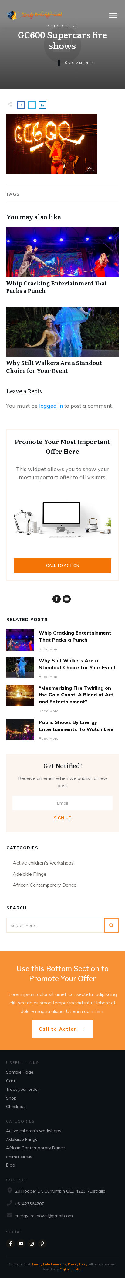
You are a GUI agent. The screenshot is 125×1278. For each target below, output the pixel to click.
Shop (11, 1098)
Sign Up (62, 818)
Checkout (15, 1106)
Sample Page (19, 1072)
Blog (10, 1165)
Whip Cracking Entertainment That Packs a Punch (62, 263)
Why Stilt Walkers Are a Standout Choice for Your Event (62, 343)
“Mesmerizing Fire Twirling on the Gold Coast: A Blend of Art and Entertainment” (76, 695)
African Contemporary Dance (44, 885)
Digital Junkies (70, 1269)
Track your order (22, 1089)
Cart (10, 1081)
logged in (51, 405)
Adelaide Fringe (29, 874)
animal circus (19, 1156)
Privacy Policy (77, 1264)
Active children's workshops (43, 863)
